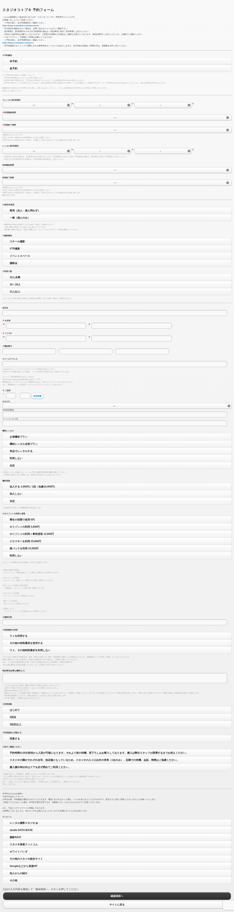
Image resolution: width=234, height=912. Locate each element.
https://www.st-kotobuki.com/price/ (18, 43)
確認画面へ (117, 896)
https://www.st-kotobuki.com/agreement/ (20, 26)
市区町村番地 (8, 410)
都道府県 (6, 401)
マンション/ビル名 (10, 419)
